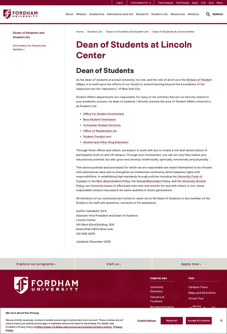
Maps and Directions (201, 292)
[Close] (221, 320)
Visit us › (113, 264)
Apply (195, 2)
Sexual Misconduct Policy (153, 181)
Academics (96, 14)
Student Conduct (94, 136)
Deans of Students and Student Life (127, 31)
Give (211, 2)
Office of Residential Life (100, 131)
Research (142, 14)
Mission (81, 14)
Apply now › (191, 264)
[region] (113, 321)
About (69, 14)
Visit (203, 2)
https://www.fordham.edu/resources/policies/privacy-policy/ (74, 327)
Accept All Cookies (199, 320)
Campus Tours (197, 287)
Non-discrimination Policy (113, 181)
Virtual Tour (196, 298)
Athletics (193, 14)
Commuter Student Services (102, 125)
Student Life (159, 14)
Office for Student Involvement (103, 114)
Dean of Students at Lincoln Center (173, 31)
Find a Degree (165, 2)
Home (80, 31)
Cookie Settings (146, 320)
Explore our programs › (36, 264)
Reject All (171, 320)
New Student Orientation (99, 119)
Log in (119, 2)
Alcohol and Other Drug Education (105, 142)
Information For (139, 2)
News (220, 2)
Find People (182, 2)
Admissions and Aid (120, 14)
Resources (178, 14)
